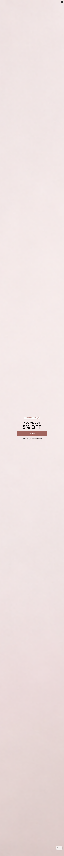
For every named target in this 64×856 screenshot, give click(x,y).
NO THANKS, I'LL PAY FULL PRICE (32, 438)
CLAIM (32, 433)
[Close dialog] (62, 2)
